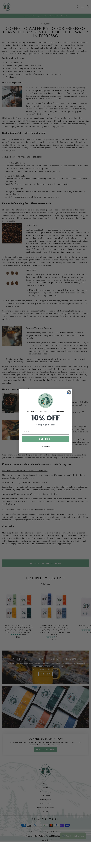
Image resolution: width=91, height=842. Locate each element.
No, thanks (45, 446)
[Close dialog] (69, 392)
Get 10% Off (45, 439)
